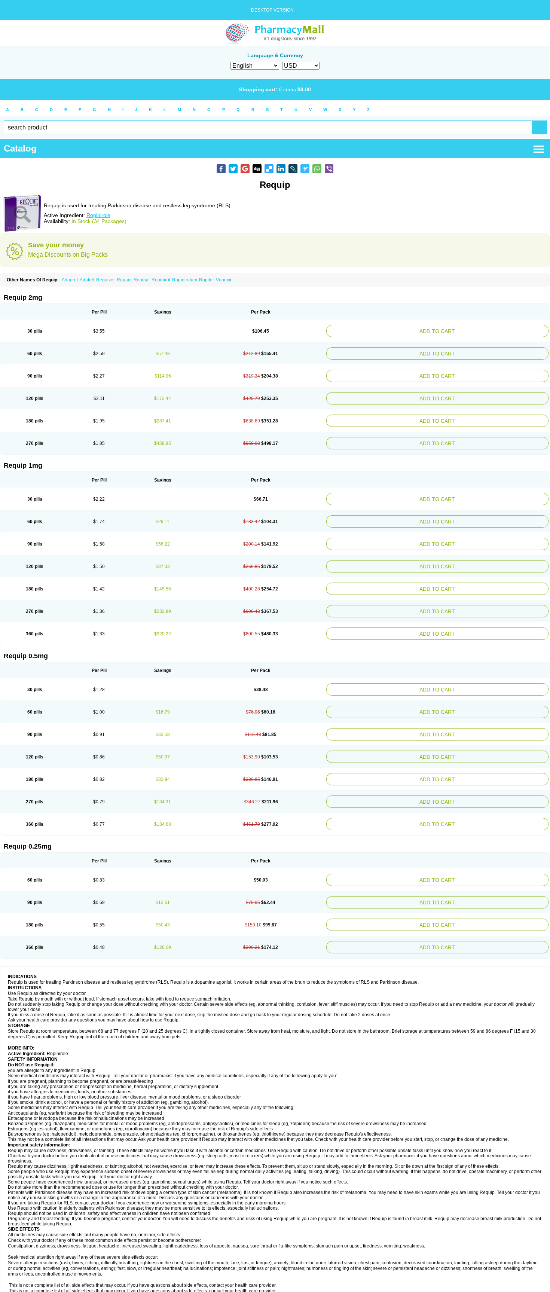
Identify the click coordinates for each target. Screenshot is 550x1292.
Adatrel (87, 279)
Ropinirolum (184, 279)
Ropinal (142, 279)
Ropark (124, 279)
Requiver (105, 279)
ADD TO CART (476, 330)
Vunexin (224, 279)
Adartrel (70, 279)
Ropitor (206, 279)
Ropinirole (98, 215)
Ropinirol (161, 279)
